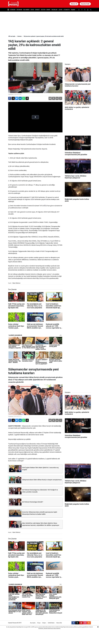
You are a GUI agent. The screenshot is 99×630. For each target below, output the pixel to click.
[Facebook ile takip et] (81, 10)
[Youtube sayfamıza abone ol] (87, 10)
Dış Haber (26, 9)
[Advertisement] (77, 49)
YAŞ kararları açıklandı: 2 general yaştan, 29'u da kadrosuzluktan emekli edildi (44, 36)
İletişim (44, 623)
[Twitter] (13, 98)
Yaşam (73, 9)
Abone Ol (74, 4)
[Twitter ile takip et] (84, 10)
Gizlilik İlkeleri (51, 623)
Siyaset (37, 9)
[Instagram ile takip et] (85, 622)
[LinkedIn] (20, 98)
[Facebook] (9, 98)
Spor (32, 9)
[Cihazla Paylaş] (27, 98)
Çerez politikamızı (74, 627)
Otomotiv (67, 9)
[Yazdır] (50, 98)
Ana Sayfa (12, 36)
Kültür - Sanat (45, 9)
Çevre (60, 9)
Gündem (12, 9)
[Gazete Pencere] (13, 3)
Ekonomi (19, 9)
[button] (53, 98)
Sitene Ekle (59, 623)
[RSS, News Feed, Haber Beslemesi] (89, 622)
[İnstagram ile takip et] (78, 10)
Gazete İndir (85, 4)
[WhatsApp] (23, 98)
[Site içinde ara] (90, 10)
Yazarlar (54, 9)
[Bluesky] (16, 98)
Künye (38, 623)
